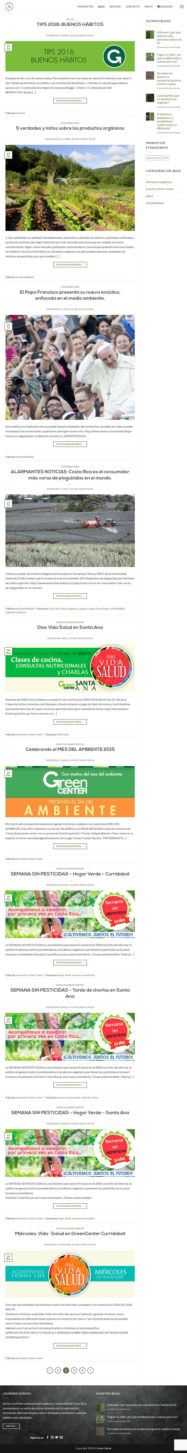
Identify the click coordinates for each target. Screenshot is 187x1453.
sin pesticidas (102, 608)
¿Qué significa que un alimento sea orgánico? (168, 99)
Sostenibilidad (70, 123)
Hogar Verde (64, 975)
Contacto (133, 6)
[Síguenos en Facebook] (47, 1437)
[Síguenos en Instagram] (52, 1437)
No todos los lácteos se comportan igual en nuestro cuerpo (169, 78)
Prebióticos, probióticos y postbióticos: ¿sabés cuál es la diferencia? (167, 121)
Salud (70, 20)
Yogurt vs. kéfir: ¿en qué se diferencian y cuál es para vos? (169, 58)
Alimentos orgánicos (159, 182)
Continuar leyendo (70, 100)
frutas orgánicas (69, 608)
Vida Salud (63, 734)
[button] (181, 7)
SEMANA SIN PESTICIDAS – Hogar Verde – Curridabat (70, 874)
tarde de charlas (89, 1097)
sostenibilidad (117, 608)
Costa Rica (54, 608)
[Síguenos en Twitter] (56, 1437)
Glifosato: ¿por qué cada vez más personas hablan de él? (169, 38)
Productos (86, 6)
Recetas (115, 6)
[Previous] (50, 1370)
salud (91, 608)
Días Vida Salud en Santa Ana (70, 627)
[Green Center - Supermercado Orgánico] (37, 6)
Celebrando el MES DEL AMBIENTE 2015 (70, 749)
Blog (101, 6)
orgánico (83, 608)
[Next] (90, 1370)
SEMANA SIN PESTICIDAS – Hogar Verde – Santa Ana (70, 1113)
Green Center (86, 35)
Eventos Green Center (70, 623)
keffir (165, 157)
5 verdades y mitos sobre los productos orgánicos (70, 128)
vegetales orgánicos (15, 612)
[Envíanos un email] (61, 1437)
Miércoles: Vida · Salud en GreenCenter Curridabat (70, 1234)
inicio (148, 6)
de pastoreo (153, 157)
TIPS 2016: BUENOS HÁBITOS (70, 24)
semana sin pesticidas (83, 975)
